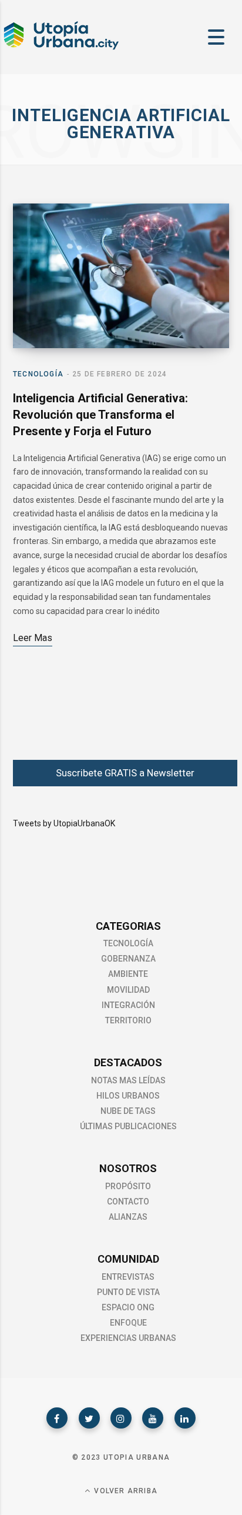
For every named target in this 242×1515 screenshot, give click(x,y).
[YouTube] (152, 1418)
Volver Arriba (124, 1491)
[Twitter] (89, 1418)
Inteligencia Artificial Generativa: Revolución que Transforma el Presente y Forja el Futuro (100, 414)
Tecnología (38, 374)
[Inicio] (60, 48)
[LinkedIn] (185, 1418)
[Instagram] (121, 1418)
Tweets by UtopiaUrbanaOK (64, 823)
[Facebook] (57, 1418)
